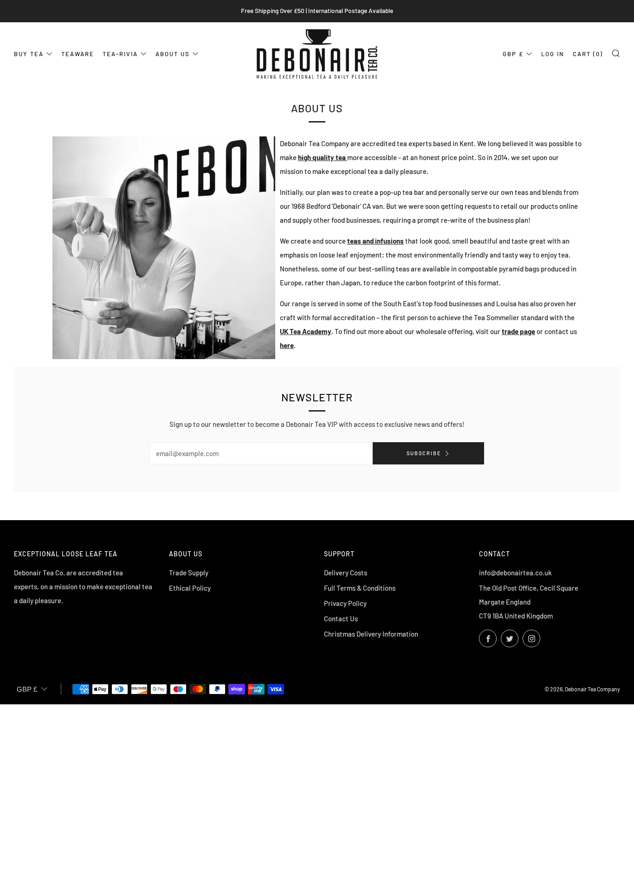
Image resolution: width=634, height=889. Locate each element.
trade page (518, 331)
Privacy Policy (345, 603)
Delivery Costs (345, 572)
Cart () (588, 54)
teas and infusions (375, 241)
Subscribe (424, 453)
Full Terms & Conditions (359, 588)
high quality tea (322, 157)
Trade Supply (188, 572)
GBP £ (513, 54)
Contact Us (341, 618)
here (287, 345)
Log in (552, 54)
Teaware (77, 54)
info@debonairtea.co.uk (515, 572)
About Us (172, 54)
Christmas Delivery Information (371, 634)
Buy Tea (29, 54)
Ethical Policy (190, 588)
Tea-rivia (120, 54)
